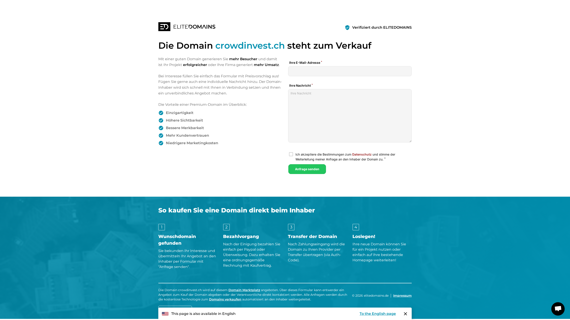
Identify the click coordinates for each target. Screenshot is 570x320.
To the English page (378, 314)
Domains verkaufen (225, 299)
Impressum (402, 296)
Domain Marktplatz (244, 290)
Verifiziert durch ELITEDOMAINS (382, 27)
